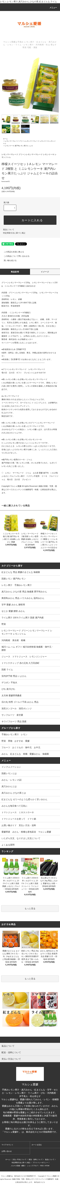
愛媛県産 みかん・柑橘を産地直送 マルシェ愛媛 (26, 832)
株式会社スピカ (30, 1135)
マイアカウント (7, 1145)
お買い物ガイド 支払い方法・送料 (19, 825)
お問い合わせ (7, 1151)
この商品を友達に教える (14, 252)
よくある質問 (8, 845)
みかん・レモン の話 (12, 780)
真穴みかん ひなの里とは (14, 793)
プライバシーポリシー (40, 1162)
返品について (8, 229)
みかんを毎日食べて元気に (14, 806)
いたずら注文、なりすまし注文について (21, 838)
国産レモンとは (9, 773)
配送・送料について (36, 1159)
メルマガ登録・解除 (18, 1166)
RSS (42, 1166)
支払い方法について (19, 1159)
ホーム (5, 139)
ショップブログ (32, 1166)
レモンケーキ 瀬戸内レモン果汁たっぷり (19, 146)
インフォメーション (11, 767)
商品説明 (15, 272)
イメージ (45, 272)
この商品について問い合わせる (17, 256)
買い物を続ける (10, 260)
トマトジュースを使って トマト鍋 (19, 819)
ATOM (47, 1166)
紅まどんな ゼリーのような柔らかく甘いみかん (24, 799)
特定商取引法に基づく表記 (14, 233)
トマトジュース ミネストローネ (18, 812)
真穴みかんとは (9, 786)
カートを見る (37, 1145)
